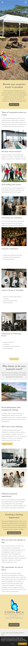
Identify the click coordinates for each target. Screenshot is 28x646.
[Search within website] (2, 2)
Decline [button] (12, 643)
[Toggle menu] (25, 2)
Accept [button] (22, 643)
